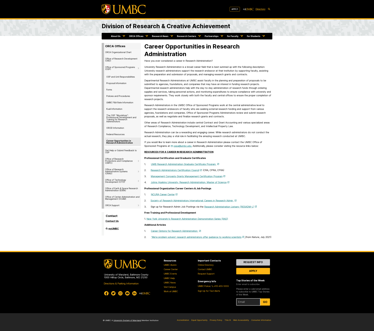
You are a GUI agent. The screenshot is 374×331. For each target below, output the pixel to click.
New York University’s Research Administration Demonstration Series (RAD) (187, 218)
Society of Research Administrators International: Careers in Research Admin (192, 200)
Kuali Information (114, 109)
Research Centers (186, 36)
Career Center (171, 269)
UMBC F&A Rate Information (119, 102)
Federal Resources (115, 134)
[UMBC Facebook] (106, 293)
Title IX (228, 320)
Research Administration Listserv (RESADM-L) (229, 206)
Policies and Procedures (118, 96)
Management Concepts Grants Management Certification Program (187, 176)
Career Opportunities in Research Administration (119, 141)
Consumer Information (261, 320)
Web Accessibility (241, 320)
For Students (253, 36)
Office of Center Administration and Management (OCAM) (122, 198)
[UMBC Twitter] (113, 293)
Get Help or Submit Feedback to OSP (121, 151)
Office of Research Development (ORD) (121, 59)
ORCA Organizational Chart (118, 52)
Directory (260, 9)
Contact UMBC (205, 269)
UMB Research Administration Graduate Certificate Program (183, 164)
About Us (116, 36)
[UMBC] (123, 9)
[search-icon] (269, 9)
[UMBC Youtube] (127, 293)
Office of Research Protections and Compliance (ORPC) (119, 161)
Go (265, 302)
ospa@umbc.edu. (183, 145)
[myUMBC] (248, 9)
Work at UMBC (171, 291)
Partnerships (212, 36)
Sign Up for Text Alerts (209, 291)
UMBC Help (169, 278)
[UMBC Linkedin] (134, 293)
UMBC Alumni (170, 265)
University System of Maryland (127, 320)
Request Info (253, 262)
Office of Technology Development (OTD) (115, 181)
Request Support (206, 273)
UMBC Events (170, 273)
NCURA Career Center (163, 194)
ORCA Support (112, 205)
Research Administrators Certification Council (175, 170)
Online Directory (206, 265)
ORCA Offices (136, 36)
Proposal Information (116, 83)
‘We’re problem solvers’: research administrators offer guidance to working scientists (196, 237)
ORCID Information (115, 128)
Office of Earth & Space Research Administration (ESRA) (121, 189)
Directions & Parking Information (121, 283)
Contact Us (112, 221)
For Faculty (232, 36)
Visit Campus (170, 287)
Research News (160, 36)
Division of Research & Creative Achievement (166, 26)
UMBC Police (204, 286)
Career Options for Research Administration (174, 230)
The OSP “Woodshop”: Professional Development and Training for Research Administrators (121, 118)
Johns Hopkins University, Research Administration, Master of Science (189, 182)
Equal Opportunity (199, 320)
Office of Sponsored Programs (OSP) (120, 68)
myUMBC (113, 230)
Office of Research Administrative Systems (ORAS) (116, 171)
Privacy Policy (216, 320)
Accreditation (183, 320)
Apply (235, 9)
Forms (109, 89)
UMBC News (170, 282)
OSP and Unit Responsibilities (120, 77)
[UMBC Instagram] (120, 293)
